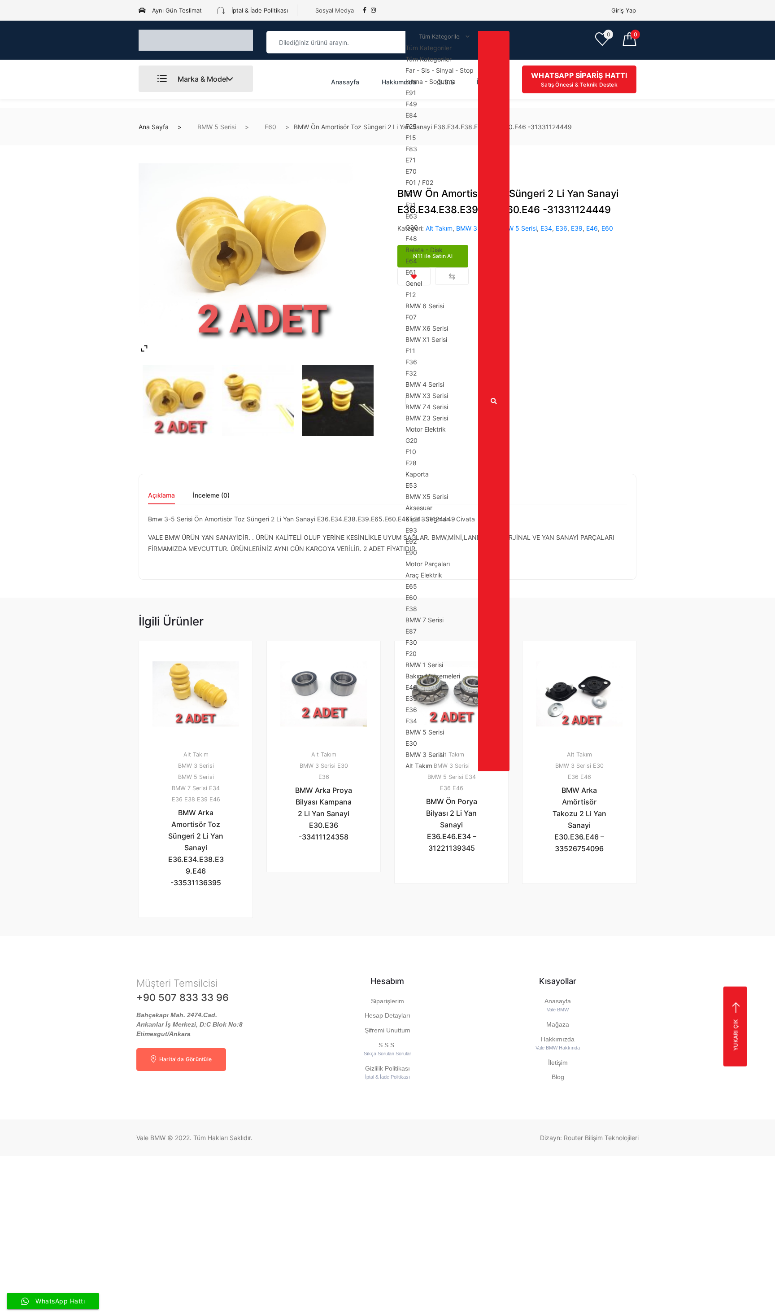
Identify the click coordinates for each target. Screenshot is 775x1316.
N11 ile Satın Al (200, 941)
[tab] (161, 498)
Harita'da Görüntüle (184, 1059)
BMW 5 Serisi (216, 127)
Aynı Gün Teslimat (176, 10)
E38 (189, 799)
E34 (546, 228)
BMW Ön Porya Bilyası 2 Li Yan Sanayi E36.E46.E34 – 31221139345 (451, 825)
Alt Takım (196, 754)
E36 (561, 228)
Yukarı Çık (735, 1035)
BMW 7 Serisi (189, 788)
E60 (270, 127)
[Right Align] (493, 401)
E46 (592, 228)
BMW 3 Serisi (196, 765)
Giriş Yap (623, 10)
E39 (577, 228)
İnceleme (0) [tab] (211, 495)
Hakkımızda (399, 82)
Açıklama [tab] (161, 495)
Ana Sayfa (154, 127)
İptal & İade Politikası (259, 10)
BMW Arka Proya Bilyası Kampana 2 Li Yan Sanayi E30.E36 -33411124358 (323, 813)
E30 (342, 765)
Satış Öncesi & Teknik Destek (579, 79)
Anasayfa (345, 82)
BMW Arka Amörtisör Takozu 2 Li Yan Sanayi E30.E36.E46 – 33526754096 (579, 819)
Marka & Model (202, 78)
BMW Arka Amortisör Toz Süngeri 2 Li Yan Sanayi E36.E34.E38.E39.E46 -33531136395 (196, 847)
